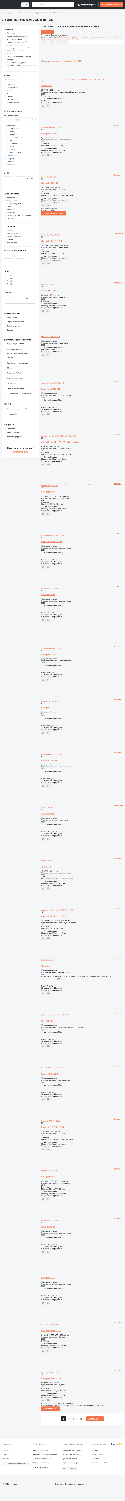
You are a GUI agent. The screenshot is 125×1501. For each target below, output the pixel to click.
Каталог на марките (40, 1467)
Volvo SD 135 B (48, 291)
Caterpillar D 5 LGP (50, 183)
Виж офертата (50, 1409)
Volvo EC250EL (48, 1226)
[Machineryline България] (10, 5)
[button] (43, 105)
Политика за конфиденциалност (45, 1454)
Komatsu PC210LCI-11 (51, 541)
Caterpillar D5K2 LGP (51, 1331)
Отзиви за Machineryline (42, 1463)
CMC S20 (45, 966)
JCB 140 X (46, 866)
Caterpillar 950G (48, 654)
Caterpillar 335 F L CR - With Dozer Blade (60, 442)
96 (81, 1419)
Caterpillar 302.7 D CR (51, 241)
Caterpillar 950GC (49, 133)
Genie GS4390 (48, 1021)
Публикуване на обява (54, 213)
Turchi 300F (46, 85)
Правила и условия (40, 1450)
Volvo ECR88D (48, 813)
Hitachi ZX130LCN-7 (50, 336)
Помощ (6, 1454)
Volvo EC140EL (48, 594)
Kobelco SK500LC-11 (51, 1074)
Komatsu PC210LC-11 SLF (53, 916)
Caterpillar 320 (48, 492)
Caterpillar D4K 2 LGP (51, 1378)
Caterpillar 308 (48, 1177)
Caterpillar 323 (48, 707)
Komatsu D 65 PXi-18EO (52, 1127)
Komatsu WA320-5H (50, 389)
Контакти (6, 1459)
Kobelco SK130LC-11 (51, 760)
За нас (5, 1450)
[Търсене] (34, 4)
